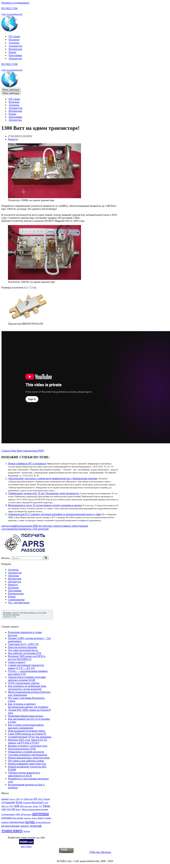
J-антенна (27, 802)
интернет (27, 818)
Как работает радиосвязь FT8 (24, 653)
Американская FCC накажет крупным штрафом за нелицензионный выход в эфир (54, 514)
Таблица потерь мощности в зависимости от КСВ (24, 774)
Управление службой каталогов (26, 751)
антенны (6, 817)
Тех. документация (18, 602)
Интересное (15, 49)
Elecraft (47, 799)
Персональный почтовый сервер (26, 730)
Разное (12, 52)
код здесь (26, 846)
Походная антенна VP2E (22, 748)
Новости (13, 139)
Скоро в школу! (17, 662)
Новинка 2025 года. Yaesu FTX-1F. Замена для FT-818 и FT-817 (27, 741)
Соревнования (16, 599)
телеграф (35, 825)
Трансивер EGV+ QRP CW (23, 644)
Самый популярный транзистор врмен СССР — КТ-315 (26, 666)
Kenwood (37, 802)
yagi (3, 809)
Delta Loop (28, 799)
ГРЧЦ (8, 809)
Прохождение (16, 593)
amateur (5, 799)
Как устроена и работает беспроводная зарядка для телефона (28, 705)
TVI (40, 806)
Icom (19, 802)
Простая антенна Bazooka (22, 647)
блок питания (17, 818)
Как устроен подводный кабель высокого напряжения (26, 726)
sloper (35, 806)
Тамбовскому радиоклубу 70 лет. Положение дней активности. (43, 493)
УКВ (17, 814)
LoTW (45, 803)
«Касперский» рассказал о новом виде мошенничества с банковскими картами (52, 478)
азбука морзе (26, 814)
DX (35, 798)
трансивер (12, 830)
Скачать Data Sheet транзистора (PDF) (22, 450)
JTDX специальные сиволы (23, 683)
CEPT (18, 799)
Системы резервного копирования (27, 754)
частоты (26, 831)
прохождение (17, 822)
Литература (15, 58)
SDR (16, 806)
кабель (34, 818)
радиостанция (10, 825)
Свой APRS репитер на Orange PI (27, 733)
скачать (24, 825)
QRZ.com (5, 806)
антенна (40, 813)
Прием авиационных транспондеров (29, 757)
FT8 (3, 802)
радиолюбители (43, 822)
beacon (12, 799)
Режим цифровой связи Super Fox (27, 763)
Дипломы (13, 575)
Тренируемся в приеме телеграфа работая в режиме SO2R (27, 678)
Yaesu (46, 806)
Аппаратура (15, 45)
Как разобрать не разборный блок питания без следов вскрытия (27, 687)
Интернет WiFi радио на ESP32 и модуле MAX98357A (26, 658)
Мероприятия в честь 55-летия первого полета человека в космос (45, 505)
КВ (13, 809)
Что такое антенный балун (23, 650)
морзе (40, 818)
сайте (44, 613)
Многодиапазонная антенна (35, 809)
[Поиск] (45, 558)
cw (22, 799)
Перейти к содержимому (15, 2)
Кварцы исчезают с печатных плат (27, 745)
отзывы (47, 818)
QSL (11, 806)
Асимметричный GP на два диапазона (29, 736)
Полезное (14, 39)
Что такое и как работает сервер (26, 760)
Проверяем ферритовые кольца (25, 715)
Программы (15, 55)
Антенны (14, 42)
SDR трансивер (26, 806)
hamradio (10, 802)
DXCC (40, 799)
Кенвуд (18, 809)
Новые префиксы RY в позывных (27, 463)
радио (30, 822)
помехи (5, 822)
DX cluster (14, 36)
